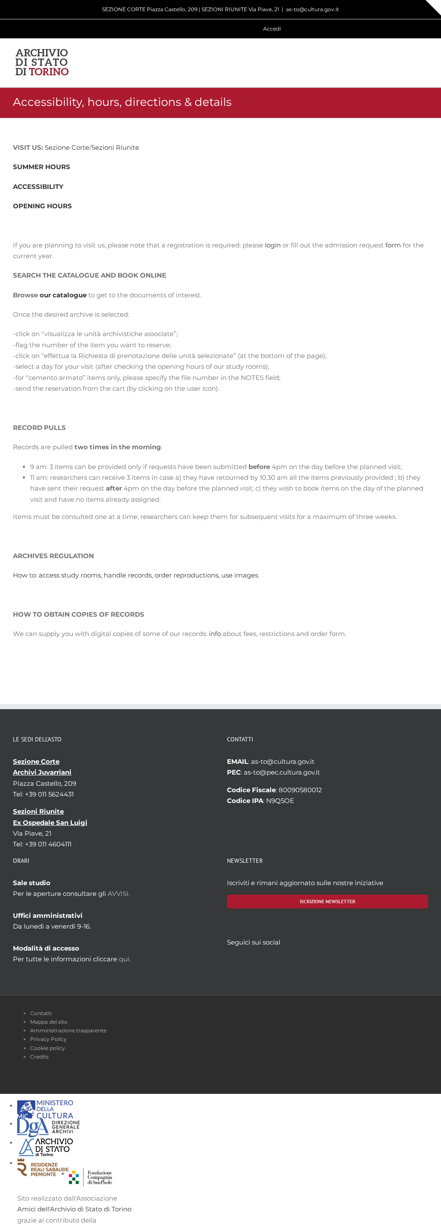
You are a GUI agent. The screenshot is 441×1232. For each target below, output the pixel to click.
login (273, 245)
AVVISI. (119, 893)
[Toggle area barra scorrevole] (433, 7)
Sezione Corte (67, 147)
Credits (39, 1056)
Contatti (41, 1013)
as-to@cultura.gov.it (312, 9)
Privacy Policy (48, 1039)
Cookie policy (47, 1048)
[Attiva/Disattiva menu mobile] (424, 62)
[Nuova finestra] (90, 1174)
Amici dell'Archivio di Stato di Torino (74, 1209)
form (393, 245)
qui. (124, 959)
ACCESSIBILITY (38, 186)
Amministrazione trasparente (68, 1030)
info (215, 634)
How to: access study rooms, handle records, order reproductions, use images (135, 575)
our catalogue (63, 295)
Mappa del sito (49, 1022)
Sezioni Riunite (115, 147)
